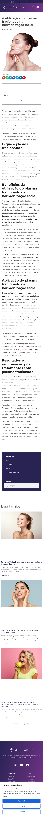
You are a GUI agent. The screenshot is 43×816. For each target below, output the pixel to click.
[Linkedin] (27, 765)
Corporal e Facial (12, 472)
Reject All (21, 812)
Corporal (9, 464)
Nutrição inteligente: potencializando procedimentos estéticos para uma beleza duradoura (19, 705)
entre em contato (23, 2)
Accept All (21, 801)
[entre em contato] (13, 2)
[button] (38, 7)
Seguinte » (26, 724)
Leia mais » (5, 575)
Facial (8, 468)
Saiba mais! (6, 439)
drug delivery (22, 350)
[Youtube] (21, 765)
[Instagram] (15, 765)
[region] (21, 799)
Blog (8, 460)
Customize (21, 806)
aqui (28, 275)
